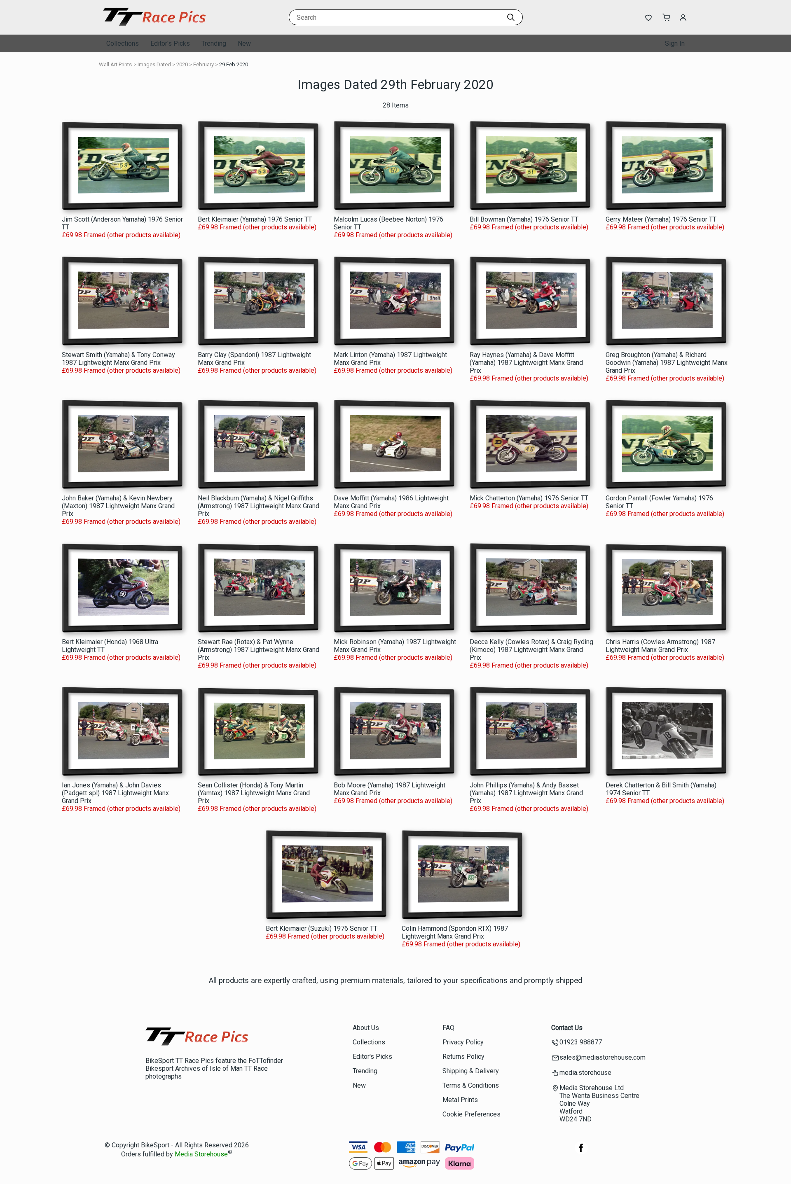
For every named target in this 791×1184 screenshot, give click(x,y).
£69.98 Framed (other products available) (121, 235)
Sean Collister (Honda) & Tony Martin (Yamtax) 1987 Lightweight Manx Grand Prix (254, 793)
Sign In (675, 43)
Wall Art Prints (115, 64)
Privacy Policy (463, 1042)
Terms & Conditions (470, 1085)
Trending (213, 43)
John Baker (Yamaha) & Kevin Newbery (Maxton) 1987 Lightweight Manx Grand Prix (118, 506)
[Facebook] (581, 1152)
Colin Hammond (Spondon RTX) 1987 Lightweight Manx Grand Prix (455, 932)
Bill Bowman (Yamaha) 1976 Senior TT (524, 219)
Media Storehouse (201, 1154)
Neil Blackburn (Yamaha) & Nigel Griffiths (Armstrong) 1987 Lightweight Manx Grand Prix (258, 506)
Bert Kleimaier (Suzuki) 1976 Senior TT (321, 928)
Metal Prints (460, 1100)
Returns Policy (463, 1056)
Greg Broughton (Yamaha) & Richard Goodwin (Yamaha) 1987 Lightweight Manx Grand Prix (667, 362)
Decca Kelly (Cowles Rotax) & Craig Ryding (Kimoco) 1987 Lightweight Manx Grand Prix (531, 649)
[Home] (154, 26)
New (244, 43)
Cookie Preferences (471, 1114)
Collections (122, 43)
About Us (366, 1028)
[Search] (511, 17)
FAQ (448, 1028)
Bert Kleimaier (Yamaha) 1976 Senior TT (255, 219)
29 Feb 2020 (233, 64)
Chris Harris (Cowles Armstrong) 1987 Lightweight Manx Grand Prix (660, 646)
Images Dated (154, 64)
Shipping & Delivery (470, 1071)
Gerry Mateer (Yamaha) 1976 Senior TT (661, 219)
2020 (182, 64)
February (203, 64)
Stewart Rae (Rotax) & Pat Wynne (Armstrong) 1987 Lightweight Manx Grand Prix (258, 649)
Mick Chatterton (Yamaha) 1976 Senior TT (529, 498)
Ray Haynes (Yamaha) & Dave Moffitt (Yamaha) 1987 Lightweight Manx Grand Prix (526, 362)
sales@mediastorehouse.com (602, 1057)
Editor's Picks (170, 43)
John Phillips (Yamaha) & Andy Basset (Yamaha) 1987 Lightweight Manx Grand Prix (526, 793)
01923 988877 (580, 1042)
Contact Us (567, 1028)
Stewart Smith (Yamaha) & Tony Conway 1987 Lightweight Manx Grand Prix (118, 359)
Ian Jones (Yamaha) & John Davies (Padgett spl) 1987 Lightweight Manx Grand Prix (115, 793)
